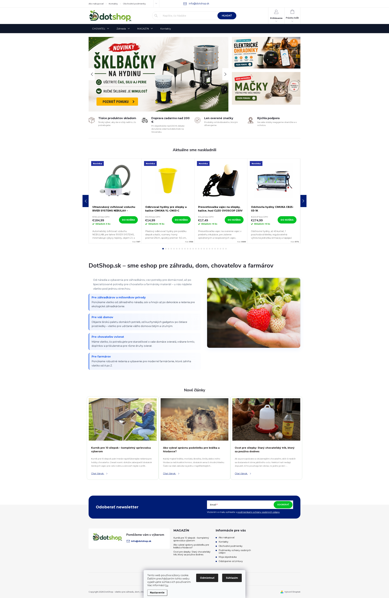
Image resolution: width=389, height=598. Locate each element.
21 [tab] (218, 248)
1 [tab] (163, 248)
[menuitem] (101, 29)
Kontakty (113, 3)
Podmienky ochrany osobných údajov (235, 551)
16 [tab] (204, 248)
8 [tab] (182, 248)
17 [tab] (207, 248)
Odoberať (283, 504)
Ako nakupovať (96, 3)
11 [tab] (190, 248)
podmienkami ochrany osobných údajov (259, 512)
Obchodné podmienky (134, 3)
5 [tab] (174, 248)
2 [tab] (166, 248)
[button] (92, 74)
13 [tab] (196, 248)
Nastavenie (157, 592)
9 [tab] (185, 248)
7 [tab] (179, 248)
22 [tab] (220, 248)
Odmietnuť (207, 577)
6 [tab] (176, 248)
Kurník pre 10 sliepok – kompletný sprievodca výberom (191, 539)
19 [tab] (212, 248)
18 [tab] (209, 248)
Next (303, 201)
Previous (86, 201)
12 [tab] (193, 248)
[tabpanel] (115, 200)
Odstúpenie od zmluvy (231, 561)
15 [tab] (201, 248)
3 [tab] (168, 248)
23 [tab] (223, 248)
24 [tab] (226, 248)
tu (166, 585)
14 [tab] (198, 248)
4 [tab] (171, 248)
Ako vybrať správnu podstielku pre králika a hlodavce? (191, 546)
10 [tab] (187, 248)
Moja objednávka (228, 557)
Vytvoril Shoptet (292, 592)
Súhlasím (232, 577)
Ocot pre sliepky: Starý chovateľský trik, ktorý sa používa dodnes (191, 553)
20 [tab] (215, 248)
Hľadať (227, 15)
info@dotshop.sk (141, 541)
